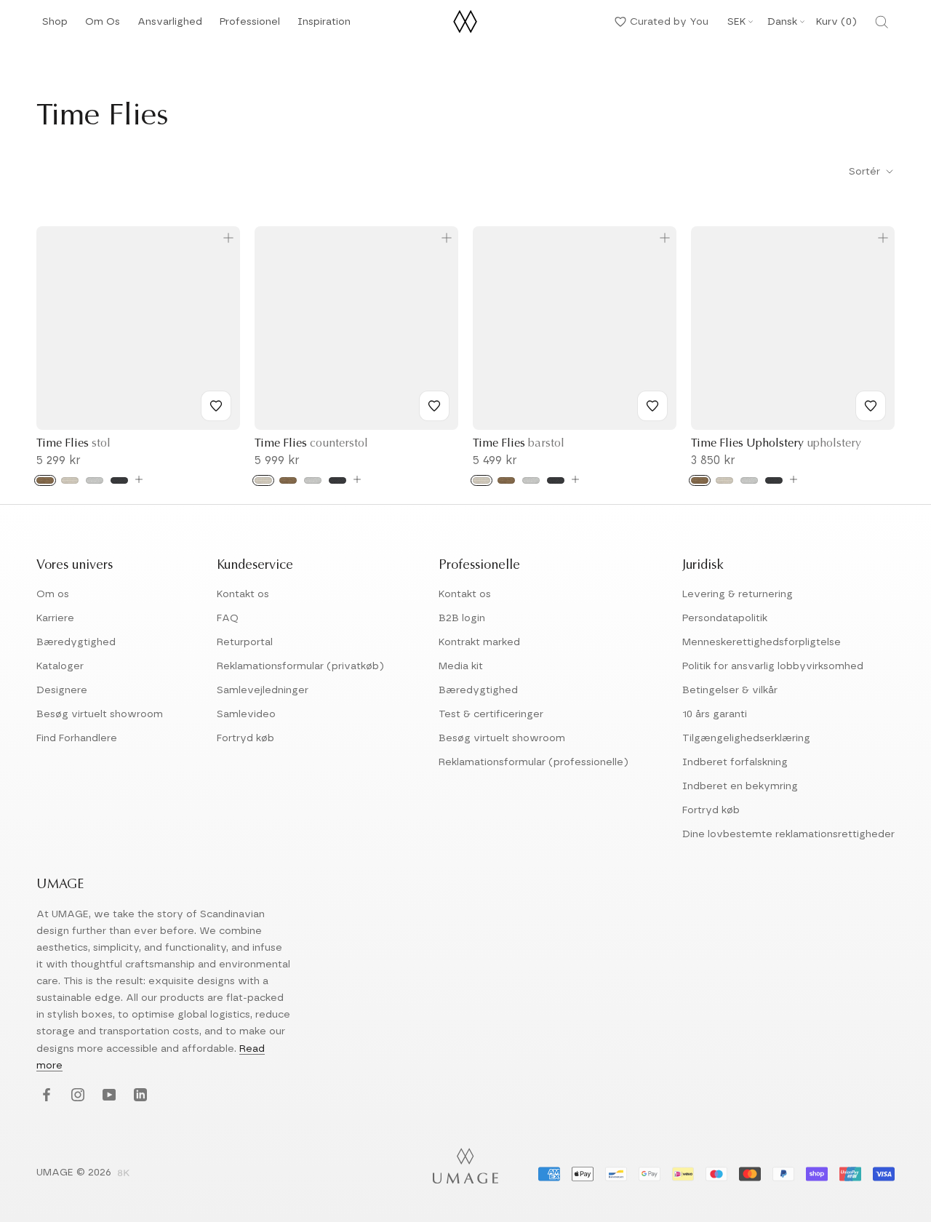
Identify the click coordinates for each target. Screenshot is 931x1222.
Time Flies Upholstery (776, 444)
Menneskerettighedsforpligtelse (761, 642)
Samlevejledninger (262, 690)
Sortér (866, 172)
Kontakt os (243, 594)
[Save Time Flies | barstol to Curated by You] (652, 406)
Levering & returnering (737, 594)
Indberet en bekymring (740, 786)
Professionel (250, 26)
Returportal (245, 642)
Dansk (782, 22)
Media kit (461, 666)
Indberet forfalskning (735, 762)
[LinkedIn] (138, 1095)
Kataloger (60, 666)
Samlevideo (246, 714)
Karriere (55, 618)
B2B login (462, 618)
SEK (736, 22)
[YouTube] (107, 1095)
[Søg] (881, 22)
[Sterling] (94, 480)
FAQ (228, 618)
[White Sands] (70, 480)
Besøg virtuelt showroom (99, 714)
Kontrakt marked (479, 642)
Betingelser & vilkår (730, 690)
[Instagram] (76, 1095)
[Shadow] (119, 480)
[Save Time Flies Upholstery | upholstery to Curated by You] (870, 406)
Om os (52, 594)
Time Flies (73, 444)
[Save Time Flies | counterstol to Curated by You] (434, 406)
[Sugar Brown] (45, 480)
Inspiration (324, 26)
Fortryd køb (245, 738)
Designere (61, 690)
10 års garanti (714, 714)
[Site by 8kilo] (123, 1174)
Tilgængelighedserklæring (746, 738)
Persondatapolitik (724, 618)
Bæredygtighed (76, 642)
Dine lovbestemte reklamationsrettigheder (788, 834)
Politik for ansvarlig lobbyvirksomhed (772, 666)
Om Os (102, 26)
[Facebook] (44, 1095)
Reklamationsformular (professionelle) (533, 762)
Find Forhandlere (76, 738)
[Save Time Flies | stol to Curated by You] (216, 406)
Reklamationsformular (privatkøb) (300, 666)
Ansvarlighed (169, 26)
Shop (55, 26)
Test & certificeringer (491, 714)
